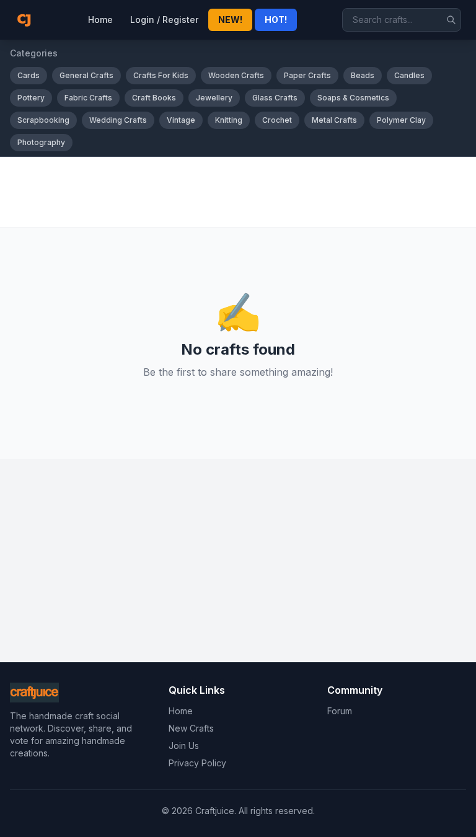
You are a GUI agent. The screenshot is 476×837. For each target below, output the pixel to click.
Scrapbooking (43, 120)
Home (100, 19)
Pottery (31, 97)
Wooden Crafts (236, 75)
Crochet (277, 120)
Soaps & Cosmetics (353, 97)
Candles (409, 75)
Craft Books (154, 97)
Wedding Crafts (118, 120)
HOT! (276, 19)
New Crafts (191, 728)
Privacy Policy (197, 763)
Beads (362, 75)
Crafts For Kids (160, 75)
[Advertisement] (238, 192)
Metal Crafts (334, 120)
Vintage (181, 120)
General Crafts (86, 75)
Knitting (228, 120)
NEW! (230, 19)
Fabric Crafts (88, 97)
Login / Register (164, 19)
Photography (41, 142)
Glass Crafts (275, 97)
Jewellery (214, 97)
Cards (28, 75)
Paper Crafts (307, 75)
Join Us (184, 745)
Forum (339, 711)
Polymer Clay (401, 120)
